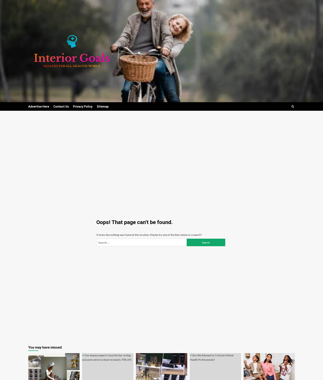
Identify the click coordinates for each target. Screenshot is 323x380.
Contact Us (61, 106)
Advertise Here (38, 106)
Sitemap (103, 106)
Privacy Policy (83, 106)
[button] (293, 106)
